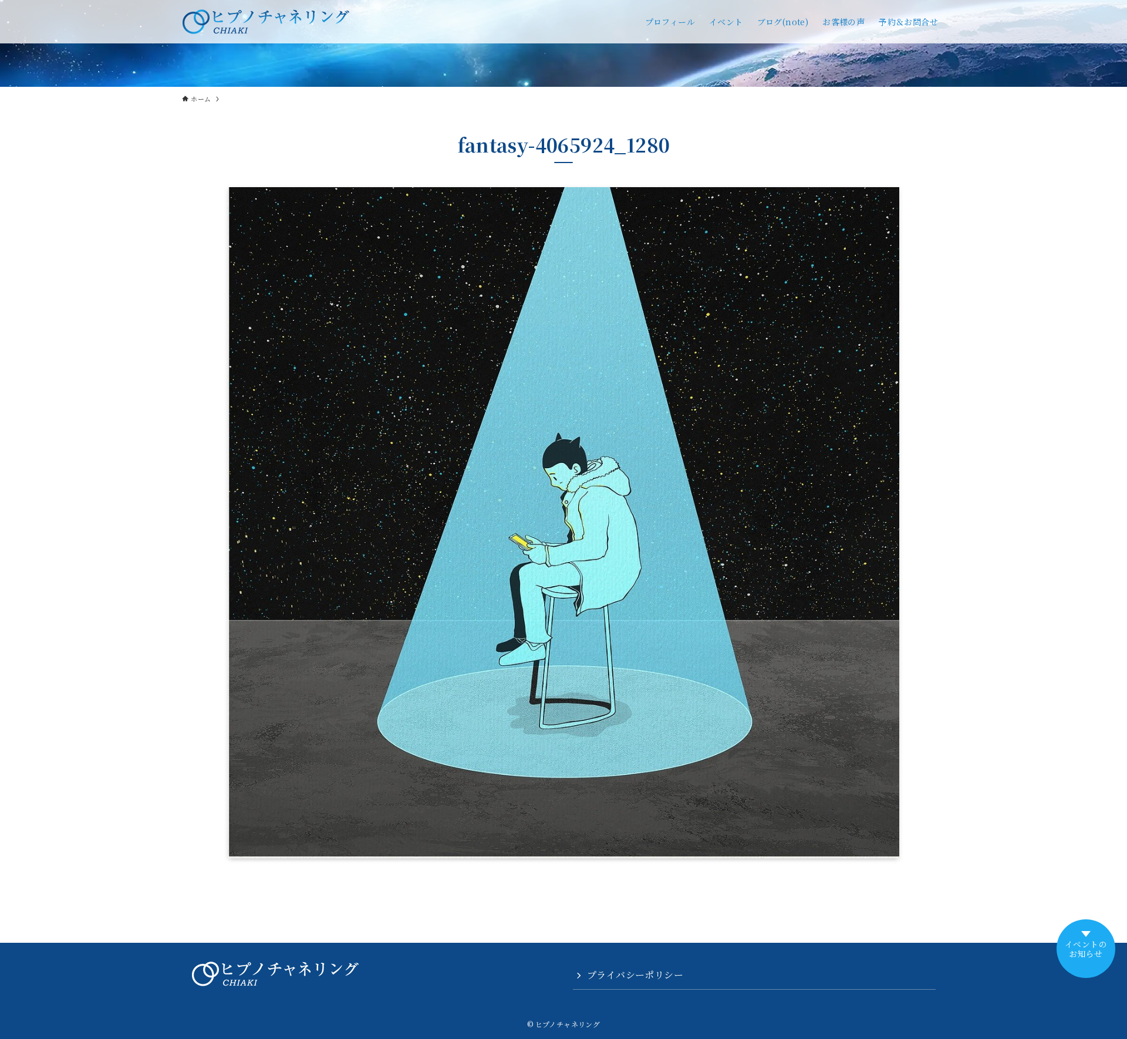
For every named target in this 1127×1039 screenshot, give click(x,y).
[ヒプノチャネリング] (266, 21)
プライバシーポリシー (635, 975)
